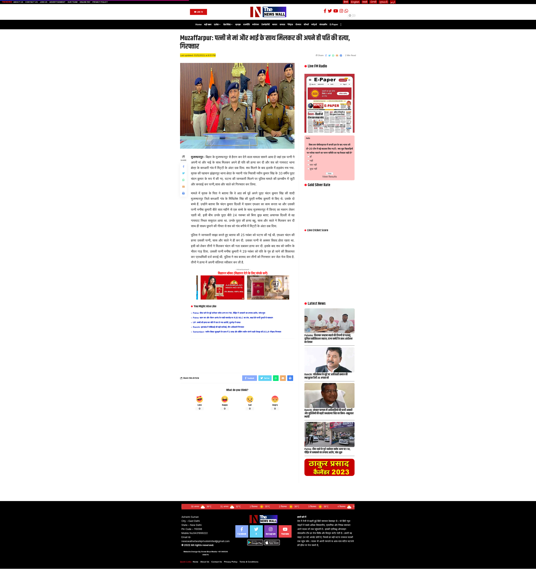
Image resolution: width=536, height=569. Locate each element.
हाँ (311, 156)
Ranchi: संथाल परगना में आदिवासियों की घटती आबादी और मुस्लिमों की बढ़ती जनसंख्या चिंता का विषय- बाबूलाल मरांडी (329, 413)
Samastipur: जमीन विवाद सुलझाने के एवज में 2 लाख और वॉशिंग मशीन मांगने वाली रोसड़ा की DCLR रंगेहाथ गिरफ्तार (237, 332)
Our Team (72, 2)
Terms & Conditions (249, 562)
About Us (18, 2)
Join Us (43, 2)
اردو (393, 2)
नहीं (311, 160)
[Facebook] (242, 531)
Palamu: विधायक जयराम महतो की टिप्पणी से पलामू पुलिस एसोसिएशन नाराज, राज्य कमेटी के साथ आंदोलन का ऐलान (328, 338)
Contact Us (31, 2)
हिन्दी (346, 2)
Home (195, 562)
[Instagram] (271, 531)
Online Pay (85, 2)
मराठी (364, 2)
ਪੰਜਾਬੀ (373, 2)
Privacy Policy (100, 2)
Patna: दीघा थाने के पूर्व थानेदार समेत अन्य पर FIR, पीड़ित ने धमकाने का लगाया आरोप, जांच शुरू (229, 313)
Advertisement (57, 2)
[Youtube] (285, 531)
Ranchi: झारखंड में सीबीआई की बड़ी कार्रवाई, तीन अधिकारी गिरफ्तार (218, 327)
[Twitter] (256, 531)
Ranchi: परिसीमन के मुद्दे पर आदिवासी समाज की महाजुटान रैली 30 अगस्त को (326, 376)
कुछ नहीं (313, 168)
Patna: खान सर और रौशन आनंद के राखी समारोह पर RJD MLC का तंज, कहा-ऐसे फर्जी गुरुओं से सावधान (233, 317)
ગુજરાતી (383, 2)
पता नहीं (313, 164)
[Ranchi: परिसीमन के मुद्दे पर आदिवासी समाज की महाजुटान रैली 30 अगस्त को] (329, 359)
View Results (329, 176)
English (355, 2)
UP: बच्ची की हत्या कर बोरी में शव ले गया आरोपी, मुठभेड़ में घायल (217, 322)
